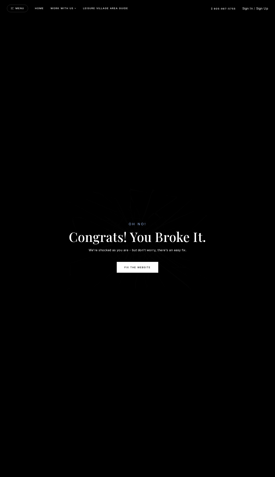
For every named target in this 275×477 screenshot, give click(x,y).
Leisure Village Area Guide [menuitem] (105, 8)
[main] (137, 238)
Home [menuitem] (39, 8)
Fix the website (137, 267)
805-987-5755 (224, 8)
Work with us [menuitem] (62, 8)
